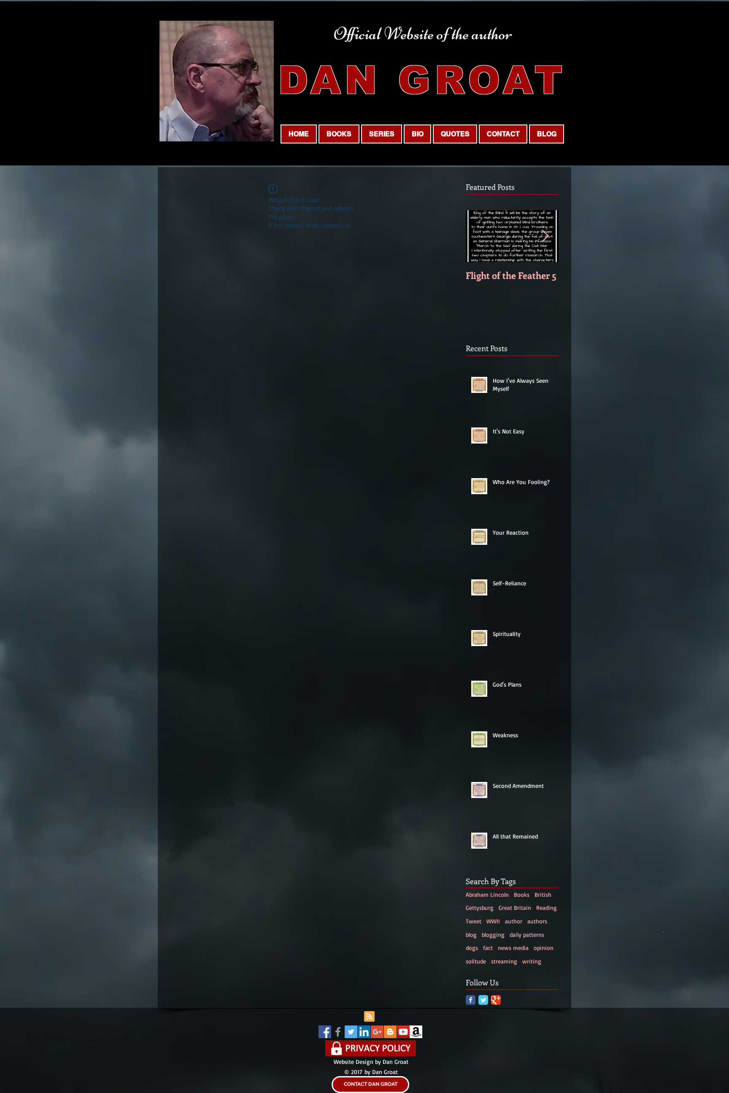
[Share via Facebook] (190, 310)
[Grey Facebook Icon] (338, 1031)
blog (471, 934)
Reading (196, 255)
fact (488, 947)
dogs (472, 947)
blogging (493, 934)
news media (513, 947)
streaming (504, 961)
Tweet (473, 921)
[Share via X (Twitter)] (211, 310)
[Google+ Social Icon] (377, 1031)
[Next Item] (545, 236)
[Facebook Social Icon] (325, 1031)
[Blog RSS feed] (369, 1017)
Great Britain (515, 907)
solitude (476, 961)
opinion (544, 947)
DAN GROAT (422, 80)
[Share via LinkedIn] (232, 310)
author (513, 921)
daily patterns (527, 934)
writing (531, 961)
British (543, 894)
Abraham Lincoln (487, 894)
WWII (493, 921)
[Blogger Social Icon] (390, 1031)
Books (220, 255)
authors (537, 921)
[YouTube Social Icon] (403, 1031)
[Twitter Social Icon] (351, 1031)
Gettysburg (480, 907)
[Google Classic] (496, 1000)
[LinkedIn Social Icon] (364, 1031)
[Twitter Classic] (483, 1000)
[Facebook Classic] (470, 1000)
